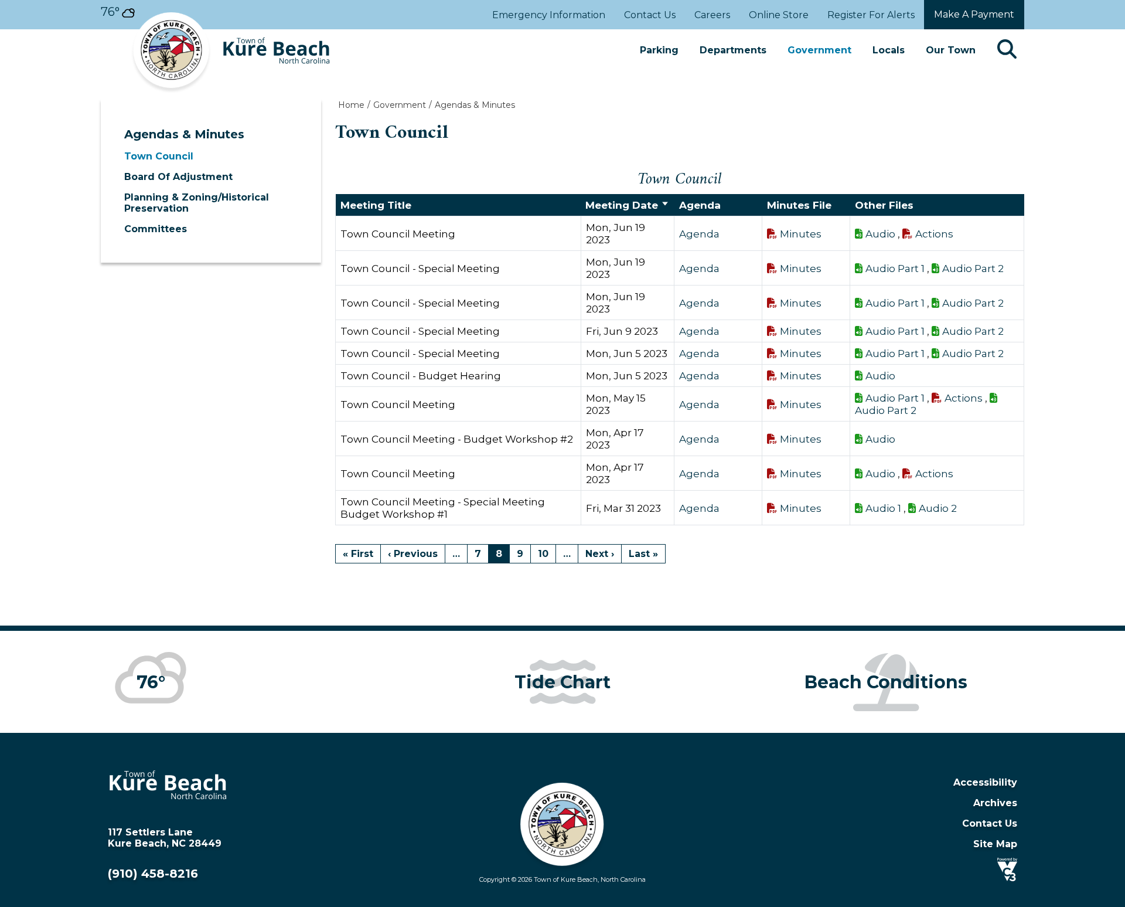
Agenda (699, 233)
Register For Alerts (871, 15)
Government (819, 50)
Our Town (951, 50)
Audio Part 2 (973, 268)
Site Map (995, 844)
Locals (888, 50)
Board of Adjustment (178, 176)
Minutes (800, 233)
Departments (733, 50)
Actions (934, 233)
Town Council (158, 156)
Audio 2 (938, 508)
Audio (880, 233)
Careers (712, 15)
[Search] (1007, 50)
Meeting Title (375, 205)
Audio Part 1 (895, 268)
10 (543, 553)
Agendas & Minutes (184, 134)
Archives (995, 803)
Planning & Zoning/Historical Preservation (196, 203)
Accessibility (985, 782)
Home (351, 105)
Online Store (779, 15)
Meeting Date (621, 205)
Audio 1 (883, 508)
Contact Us (650, 15)
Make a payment (974, 14)
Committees (155, 229)
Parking (659, 50)
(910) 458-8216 (153, 874)
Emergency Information (548, 15)
